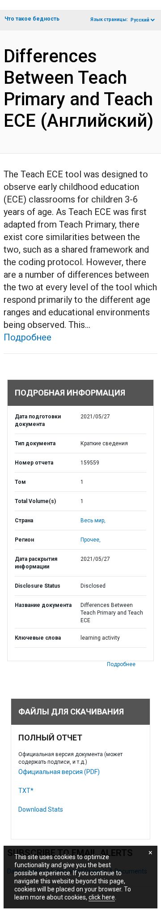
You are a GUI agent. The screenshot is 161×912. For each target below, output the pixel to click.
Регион (24, 540)
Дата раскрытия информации (36, 563)
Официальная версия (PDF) (59, 771)
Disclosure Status (37, 586)
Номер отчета (34, 463)
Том (20, 482)
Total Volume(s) (35, 501)
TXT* (26, 790)
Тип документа (35, 443)
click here (102, 897)
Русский (140, 19)
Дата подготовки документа (38, 420)
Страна (24, 520)
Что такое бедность (31, 19)
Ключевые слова (38, 638)
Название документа (43, 605)
